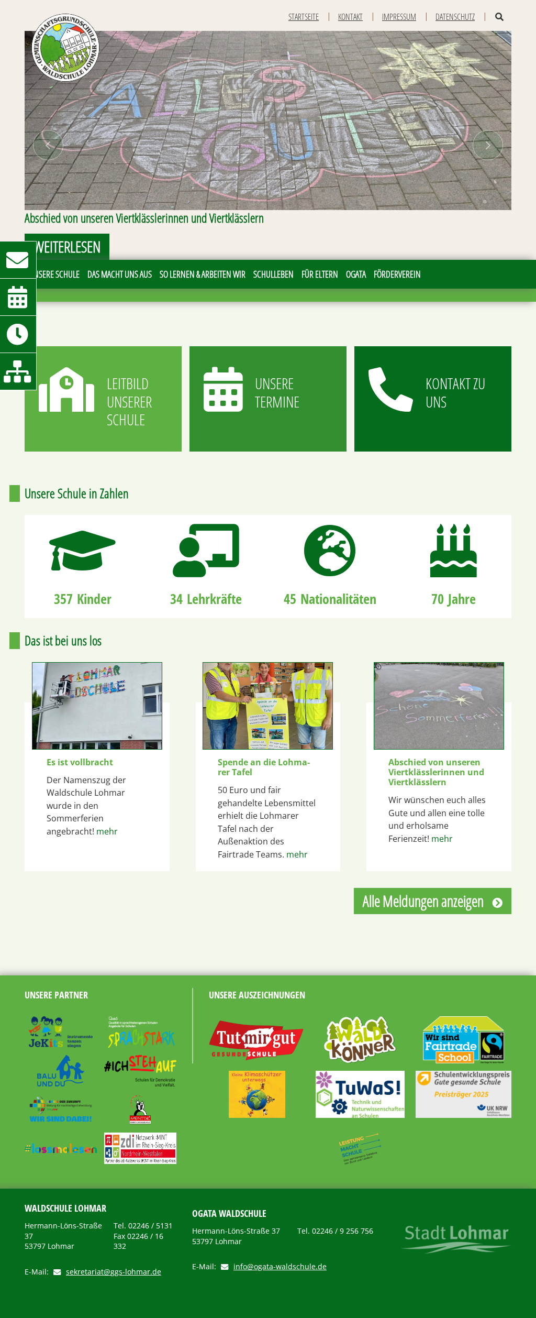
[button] (48, 145)
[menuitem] (54, 274)
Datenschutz (455, 17)
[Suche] (499, 17)
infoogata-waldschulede (280, 1266)
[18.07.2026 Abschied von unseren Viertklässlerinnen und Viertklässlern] (439, 706)
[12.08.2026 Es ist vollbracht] (97, 706)
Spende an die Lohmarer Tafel (264, 767)
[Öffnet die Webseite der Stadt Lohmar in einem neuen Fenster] (456, 1239)
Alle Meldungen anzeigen (423, 901)
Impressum (399, 17)
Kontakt (350, 17)
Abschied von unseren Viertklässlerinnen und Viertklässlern (436, 772)
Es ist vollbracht (80, 762)
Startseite (303, 17)
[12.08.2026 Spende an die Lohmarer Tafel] (268, 706)
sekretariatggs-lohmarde (113, 1272)
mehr (107, 831)
